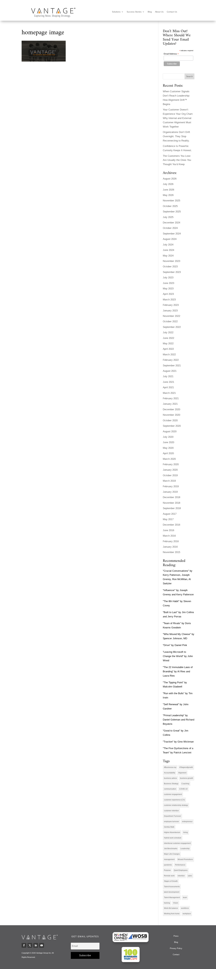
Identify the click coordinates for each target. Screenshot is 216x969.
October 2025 (170, 206)
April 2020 (168, 453)
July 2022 (168, 332)
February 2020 (171, 464)
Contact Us (172, 12)
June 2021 (168, 382)
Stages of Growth (171, 881)
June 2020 (168, 442)
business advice (170, 778)
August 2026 (169, 178)
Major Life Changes (172, 854)
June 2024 (168, 250)
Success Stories (134, 12)
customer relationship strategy (176, 805)
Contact (176, 954)
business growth (186, 778)
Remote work (169, 876)
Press (176, 936)
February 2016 (171, 541)
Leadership (185, 849)
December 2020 (171, 409)
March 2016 (169, 535)
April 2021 (168, 387)
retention (181, 876)
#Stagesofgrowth (186, 767)
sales (190, 876)
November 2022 (171, 316)
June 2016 (168, 530)
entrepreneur (187, 821)
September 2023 (172, 272)
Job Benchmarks (170, 849)
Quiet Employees (180, 870)
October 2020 (170, 420)
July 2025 (168, 217)
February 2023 (171, 305)
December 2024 (171, 222)
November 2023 (171, 261)
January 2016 (170, 546)
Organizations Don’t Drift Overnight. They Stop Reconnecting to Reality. (176, 136)
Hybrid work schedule (172, 838)
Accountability (169, 773)
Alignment (182, 773)
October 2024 (170, 228)
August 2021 (169, 371)
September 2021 (172, 365)
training (167, 903)
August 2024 (169, 239)
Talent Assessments (172, 887)
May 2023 (168, 288)
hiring (185, 832)
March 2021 (169, 393)
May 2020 (168, 448)
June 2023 (168, 283)
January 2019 (170, 491)
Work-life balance (171, 908)
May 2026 (168, 195)
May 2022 (168, 343)
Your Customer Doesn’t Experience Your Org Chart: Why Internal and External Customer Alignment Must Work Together (178, 118)
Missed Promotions (185, 859)
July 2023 (168, 277)
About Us (159, 12)
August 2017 (169, 513)
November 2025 (171, 200)
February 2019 (171, 486)
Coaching (185, 784)
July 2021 (168, 376)
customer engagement (173, 794)
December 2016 (171, 524)
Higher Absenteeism (172, 832)
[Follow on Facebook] (24, 945)
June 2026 (168, 189)
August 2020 (169, 431)
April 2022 (168, 349)
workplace (187, 914)
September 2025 (172, 211)
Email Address (171, 53)
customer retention (171, 811)
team (185, 897)
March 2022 (169, 354)
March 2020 (169, 459)
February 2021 (171, 398)
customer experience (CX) (174, 800)
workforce (185, 908)
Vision (175, 903)
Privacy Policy (176, 948)
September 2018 (172, 508)
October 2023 (170, 266)
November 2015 (171, 552)
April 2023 (168, 294)
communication (170, 789)
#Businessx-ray (170, 767)
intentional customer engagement (177, 843)
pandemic (168, 865)
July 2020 (168, 437)
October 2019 (170, 475)
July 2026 (168, 184)
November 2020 (171, 414)
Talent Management (172, 897)
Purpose (167, 870)
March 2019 (169, 480)
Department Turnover (172, 816)
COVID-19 (183, 789)
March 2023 (169, 299)
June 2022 (168, 338)
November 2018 (171, 502)
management (169, 859)
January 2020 (170, 469)
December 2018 (171, 497)
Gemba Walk (169, 827)
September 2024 (172, 233)
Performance (180, 865)
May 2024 (168, 255)
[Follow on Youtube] (41, 945)
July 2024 (168, 244)
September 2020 (172, 425)
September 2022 (172, 327)
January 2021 (170, 403)
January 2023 (170, 310)
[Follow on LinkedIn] (35, 945)
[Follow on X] (29, 945)
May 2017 (168, 519)
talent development (171, 892)
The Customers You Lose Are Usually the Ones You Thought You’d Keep (177, 160)
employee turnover (171, 821)
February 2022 (171, 360)
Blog (150, 12)
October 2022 (170, 321)
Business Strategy (171, 784)
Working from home (172, 914)
